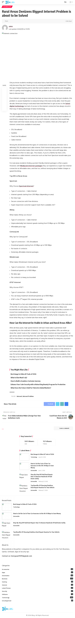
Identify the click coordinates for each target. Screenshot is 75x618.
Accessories (37, 569)
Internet (19, 396)
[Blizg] (11, 2)
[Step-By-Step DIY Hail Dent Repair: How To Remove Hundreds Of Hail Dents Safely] (24, 477)
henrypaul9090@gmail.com (21, 556)
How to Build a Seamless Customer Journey (25, 381)
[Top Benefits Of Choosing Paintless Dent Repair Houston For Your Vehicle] (24, 488)
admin (11, 26)
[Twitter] (47, 442)
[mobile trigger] (3, 2)
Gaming (37, 582)
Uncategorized (37, 600)
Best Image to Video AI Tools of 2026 (23, 374)
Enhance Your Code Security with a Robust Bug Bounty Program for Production (38, 384)
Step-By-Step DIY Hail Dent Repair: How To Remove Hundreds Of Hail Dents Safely (42, 476)
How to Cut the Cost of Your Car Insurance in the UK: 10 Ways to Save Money (42, 465)
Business (37, 578)
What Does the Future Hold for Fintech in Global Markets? (31, 388)
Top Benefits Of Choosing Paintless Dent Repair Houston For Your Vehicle (36, 532)
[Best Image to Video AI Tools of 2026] (24, 457)
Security (37, 591)
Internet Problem (28, 396)
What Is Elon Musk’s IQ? (19, 378)
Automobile (34, 470)
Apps (37, 572)
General (37, 585)
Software (37, 594)
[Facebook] (28, 442)
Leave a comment (64, 428)
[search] (62, 2)
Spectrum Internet (26, 186)
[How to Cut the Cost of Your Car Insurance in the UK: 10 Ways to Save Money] (24, 466)
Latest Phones (37, 588)
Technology (7, 6)
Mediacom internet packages (31, 166)
